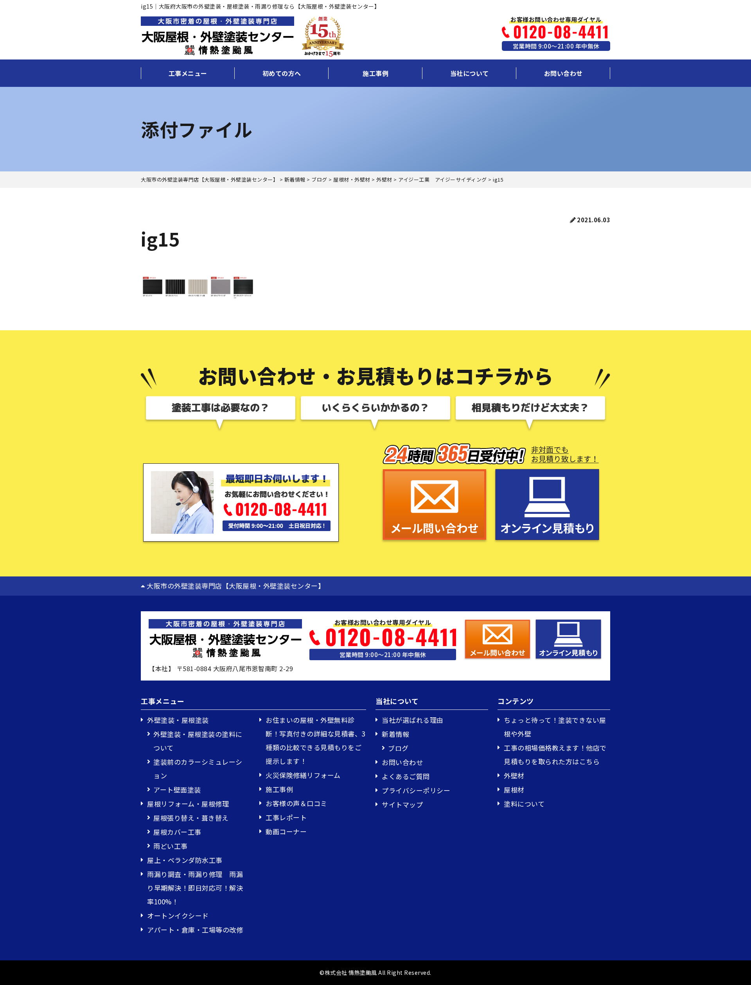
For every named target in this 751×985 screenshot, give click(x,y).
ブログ (398, 748)
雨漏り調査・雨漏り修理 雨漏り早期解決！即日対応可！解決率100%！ (195, 887)
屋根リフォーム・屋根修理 (188, 804)
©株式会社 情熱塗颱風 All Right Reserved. (375, 972)
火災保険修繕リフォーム (303, 775)
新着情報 (395, 734)
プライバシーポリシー (416, 790)
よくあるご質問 (406, 776)
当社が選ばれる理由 (413, 720)
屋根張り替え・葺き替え (191, 818)
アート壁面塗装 (177, 789)
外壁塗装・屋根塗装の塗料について (198, 741)
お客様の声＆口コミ (296, 803)
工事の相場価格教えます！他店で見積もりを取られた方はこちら (555, 754)
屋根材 (514, 789)
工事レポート (286, 817)
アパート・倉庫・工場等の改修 (195, 930)
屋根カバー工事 (177, 832)
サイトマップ (402, 804)
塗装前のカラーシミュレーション (198, 768)
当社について (469, 73)
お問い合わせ (563, 73)
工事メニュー (188, 73)
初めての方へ (281, 73)
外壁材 (514, 775)
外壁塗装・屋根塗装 (178, 720)
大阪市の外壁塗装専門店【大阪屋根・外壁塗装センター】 (235, 586)
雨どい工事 (170, 846)
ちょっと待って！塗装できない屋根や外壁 (555, 726)
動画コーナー (286, 831)
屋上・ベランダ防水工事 (185, 860)
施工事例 (375, 73)
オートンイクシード (178, 915)
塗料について (524, 804)
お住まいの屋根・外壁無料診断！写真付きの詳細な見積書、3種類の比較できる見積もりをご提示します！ (315, 740)
